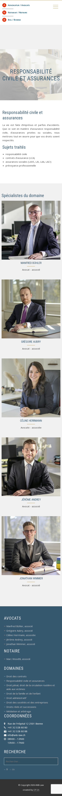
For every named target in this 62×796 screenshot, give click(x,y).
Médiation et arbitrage (18, 711)
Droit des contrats (16, 676)
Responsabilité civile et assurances (25, 680)
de (13, 769)
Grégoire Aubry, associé (19, 630)
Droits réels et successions (21, 706)
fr (7, 769)
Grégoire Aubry (31, 341)
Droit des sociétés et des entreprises (27, 702)
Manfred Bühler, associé (19, 626)
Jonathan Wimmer (31, 578)
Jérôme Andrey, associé (19, 639)
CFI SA (36, 789)
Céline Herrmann (31, 420)
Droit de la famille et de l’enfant (23, 693)
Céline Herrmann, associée (21, 635)
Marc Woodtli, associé (18, 659)
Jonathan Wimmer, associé (20, 644)
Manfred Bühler (31, 263)
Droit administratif (16, 698)
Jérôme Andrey (31, 499)
